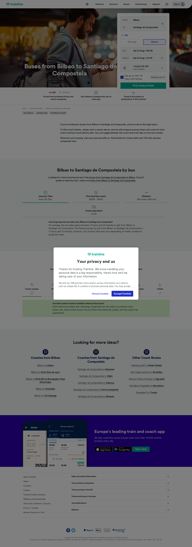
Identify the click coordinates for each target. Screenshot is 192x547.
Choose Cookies (100, 293)
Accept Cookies (122, 293)
